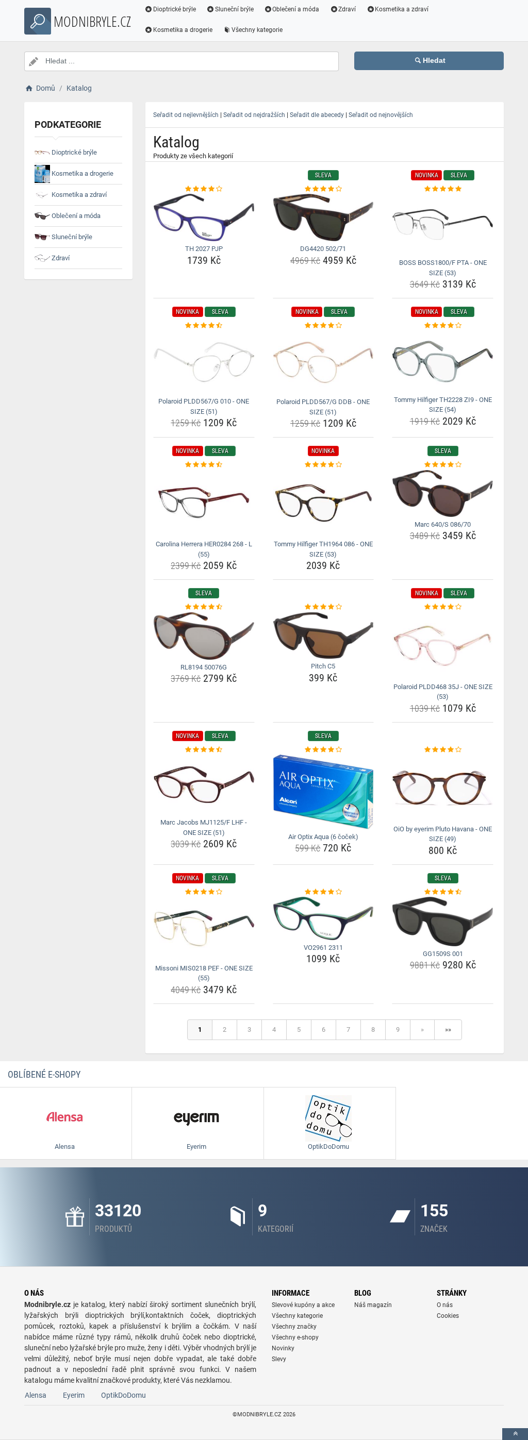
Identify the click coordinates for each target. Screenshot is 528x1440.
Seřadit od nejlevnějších (186, 115)
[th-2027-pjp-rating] (204, 189)
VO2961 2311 (323, 947)
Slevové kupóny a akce (303, 1305)
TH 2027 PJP (204, 249)
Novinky (283, 1348)
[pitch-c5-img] (323, 635)
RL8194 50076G (203, 667)
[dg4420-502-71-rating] (323, 189)
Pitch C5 (323, 666)
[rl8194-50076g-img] (204, 636)
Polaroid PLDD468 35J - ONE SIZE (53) (442, 692)
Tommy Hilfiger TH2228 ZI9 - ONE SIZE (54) (443, 405)
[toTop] (515, 1434)
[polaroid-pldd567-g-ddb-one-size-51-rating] (323, 326)
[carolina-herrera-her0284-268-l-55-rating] (204, 465)
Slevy (279, 1359)
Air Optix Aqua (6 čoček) (323, 837)
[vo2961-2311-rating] (323, 892)
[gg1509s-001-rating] (442, 892)
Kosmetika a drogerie (182, 30)
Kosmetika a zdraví (401, 9)
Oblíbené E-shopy (44, 1074)
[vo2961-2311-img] (323, 918)
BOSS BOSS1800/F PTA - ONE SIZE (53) (443, 268)
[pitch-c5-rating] (323, 607)
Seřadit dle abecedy (317, 115)
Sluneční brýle (234, 9)
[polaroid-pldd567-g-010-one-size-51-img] (204, 362)
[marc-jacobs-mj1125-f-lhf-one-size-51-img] (204, 785)
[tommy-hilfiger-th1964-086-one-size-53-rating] (323, 465)
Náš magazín (373, 1305)
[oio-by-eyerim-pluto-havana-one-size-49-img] (442, 788)
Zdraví (347, 9)
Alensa (35, 1395)
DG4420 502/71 (323, 249)
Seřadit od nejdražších (254, 115)
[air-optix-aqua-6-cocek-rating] (323, 750)
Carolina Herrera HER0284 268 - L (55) (204, 549)
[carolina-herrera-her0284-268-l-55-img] (204, 503)
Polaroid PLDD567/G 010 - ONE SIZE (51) (203, 406)
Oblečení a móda (295, 9)
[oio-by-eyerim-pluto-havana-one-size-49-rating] (442, 750)
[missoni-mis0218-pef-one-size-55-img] (204, 928)
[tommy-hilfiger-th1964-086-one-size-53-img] (323, 503)
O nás (445, 1305)
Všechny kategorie (257, 30)
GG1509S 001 (443, 954)
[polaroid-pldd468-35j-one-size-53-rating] (442, 607)
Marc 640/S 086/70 (443, 524)
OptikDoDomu (123, 1395)
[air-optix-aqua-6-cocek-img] (323, 792)
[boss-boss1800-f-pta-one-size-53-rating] (442, 189)
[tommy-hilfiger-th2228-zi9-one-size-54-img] (442, 361)
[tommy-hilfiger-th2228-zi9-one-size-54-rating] (442, 326)
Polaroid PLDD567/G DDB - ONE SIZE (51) (323, 407)
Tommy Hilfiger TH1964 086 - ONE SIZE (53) (323, 549)
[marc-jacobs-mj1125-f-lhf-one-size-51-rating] (204, 750)
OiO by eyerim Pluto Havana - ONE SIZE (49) (442, 834)
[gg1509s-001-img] (442, 921)
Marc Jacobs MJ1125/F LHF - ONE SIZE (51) (203, 827)
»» (448, 1029)
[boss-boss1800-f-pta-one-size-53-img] (442, 224)
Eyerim (74, 1395)
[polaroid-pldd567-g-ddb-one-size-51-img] (323, 362)
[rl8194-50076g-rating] (204, 607)
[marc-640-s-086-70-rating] (442, 465)
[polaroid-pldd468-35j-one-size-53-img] (442, 645)
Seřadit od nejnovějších (381, 115)
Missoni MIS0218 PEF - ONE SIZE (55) (204, 973)
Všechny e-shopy (295, 1337)
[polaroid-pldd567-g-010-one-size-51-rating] (204, 326)
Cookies (448, 1315)
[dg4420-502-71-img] (323, 217)
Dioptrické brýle (174, 9)
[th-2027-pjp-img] (204, 217)
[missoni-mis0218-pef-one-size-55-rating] (204, 892)
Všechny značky (294, 1326)
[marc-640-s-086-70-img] (442, 493)
